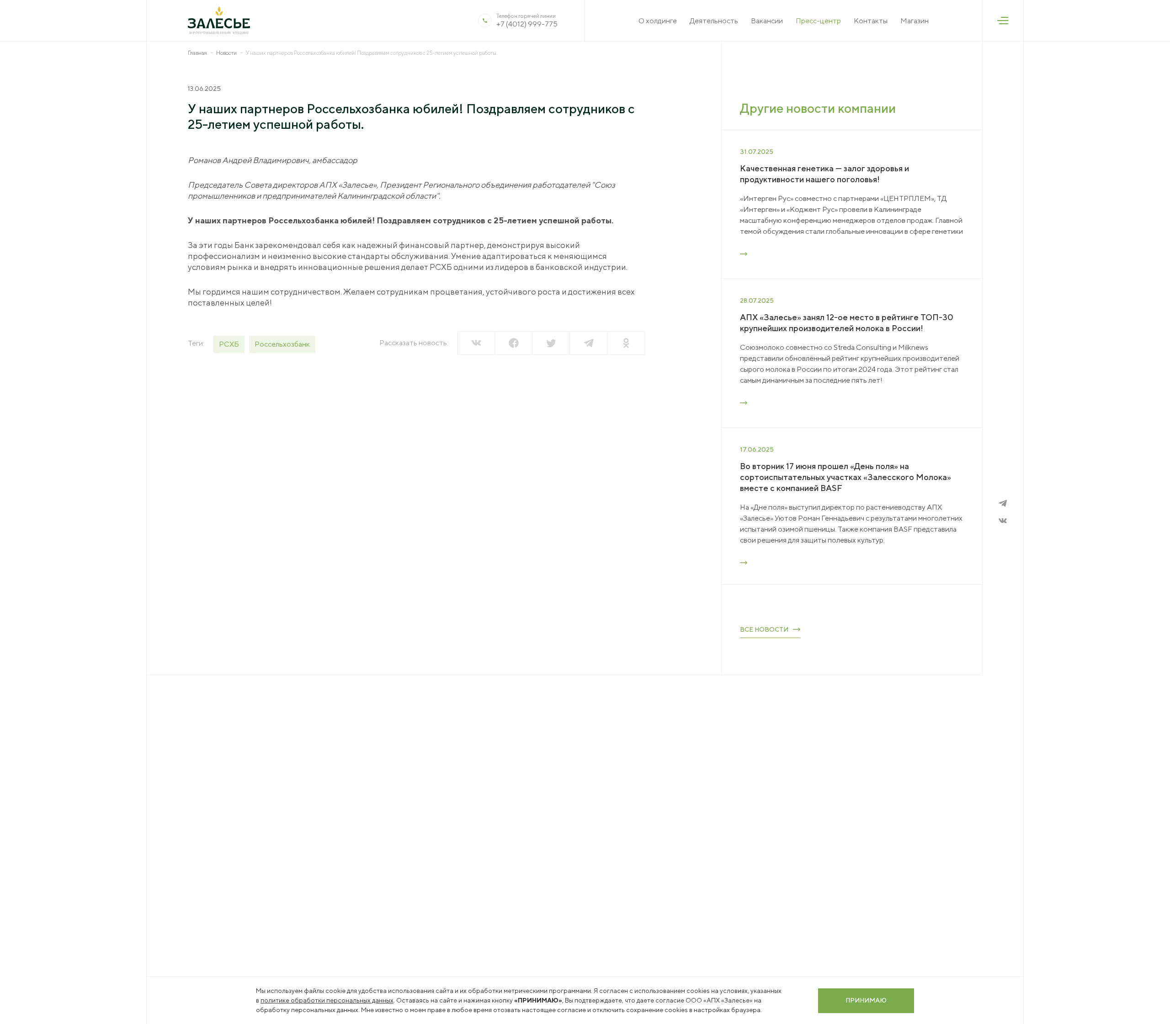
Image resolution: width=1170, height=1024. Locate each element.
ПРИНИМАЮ (866, 1000)
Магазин (914, 20)
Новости (226, 52)
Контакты (871, 20)
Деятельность (714, 20)
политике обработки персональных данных (327, 1000)
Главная (197, 52)
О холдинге (657, 20)
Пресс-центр (818, 20)
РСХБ (229, 344)
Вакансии (767, 20)
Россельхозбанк (282, 344)
